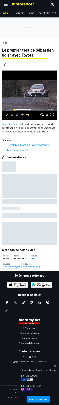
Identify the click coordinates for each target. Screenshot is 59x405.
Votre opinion (29, 356)
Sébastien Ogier (10, 123)
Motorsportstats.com (29, 343)
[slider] (29, 109)
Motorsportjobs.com (29, 333)
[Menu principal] (5, 4)
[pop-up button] (47, 114)
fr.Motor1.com (29, 328)
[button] (30, 96)
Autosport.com (29, 338)
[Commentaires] (6, 65)
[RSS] (7, 310)
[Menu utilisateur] (53, 4)
